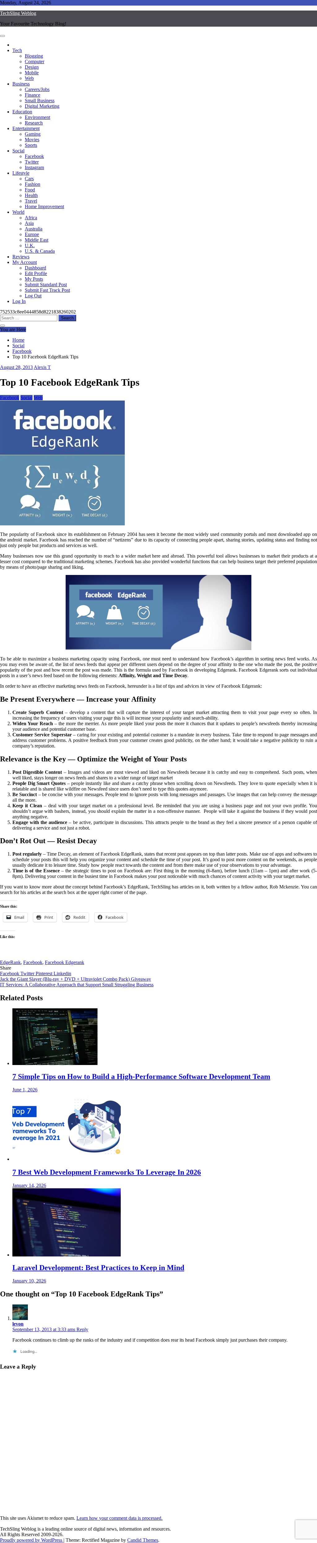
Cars (29, 178)
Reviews (20, 256)
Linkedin (62, 973)
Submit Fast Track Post (47, 290)
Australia (33, 228)
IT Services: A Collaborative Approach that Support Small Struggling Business (77, 984)
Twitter (32, 161)
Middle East (36, 240)
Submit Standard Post (46, 284)
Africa (31, 217)
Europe (32, 234)
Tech (17, 50)
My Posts (34, 279)
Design (32, 67)
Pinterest (45, 973)
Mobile (32, 72)
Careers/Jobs (37, 89)
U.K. (30, 245)
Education (22, 111)
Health (31, 195)
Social (18, 150)
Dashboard (35, 267)
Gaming (33, 134)
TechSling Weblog (18, 13)
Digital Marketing (42, 106)
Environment (37, 117)
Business (21, 83)
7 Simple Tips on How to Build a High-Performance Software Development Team (141, 1076)
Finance (32, 95)
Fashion (32, 184)
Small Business (39, 100)
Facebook (34, 156)
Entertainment (26, 128)
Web (29, 78)
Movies (32, 139)
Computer (34, 61)
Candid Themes (142, 1540)
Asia (29, 223)
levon (18, 1323)
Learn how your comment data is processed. (119, 1518)
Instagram (34, 167)
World (18, 212)
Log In (19, 301)
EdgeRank (10, 962)
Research (34, 122)
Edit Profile (36, 273)
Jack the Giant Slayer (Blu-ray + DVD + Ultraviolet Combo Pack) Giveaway (75, 979)
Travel (31, 201)
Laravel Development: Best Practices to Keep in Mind (98, 1268)
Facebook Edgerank (64, 962)
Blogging (34, 56)
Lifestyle (20, 173)
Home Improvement (44, 206)
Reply (82, 1329)
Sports (31, 145)
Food (30, 189)
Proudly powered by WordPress (31, 1540)
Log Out (33, 295)
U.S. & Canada (40, 251)
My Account (24, 262)
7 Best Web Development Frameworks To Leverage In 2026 (106, 1172)
